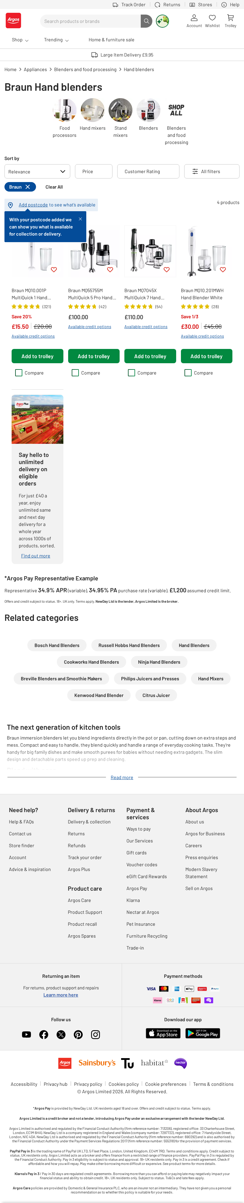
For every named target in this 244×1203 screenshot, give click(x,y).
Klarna (133, 900)
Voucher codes (141, 864)
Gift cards (136, 852)
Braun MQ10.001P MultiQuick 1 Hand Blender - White (29, 294)
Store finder (21, 845)
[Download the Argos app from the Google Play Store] (202, 1037)
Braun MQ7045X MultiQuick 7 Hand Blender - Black (142, 294)
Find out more (35, 555)
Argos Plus (79, 869)
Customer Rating (142, 171)
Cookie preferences (166, 1084)
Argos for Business (205, 833)
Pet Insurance (140, 924)
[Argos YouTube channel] (26, 1034)
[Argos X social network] (61, 1034)
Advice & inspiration (30, 869)
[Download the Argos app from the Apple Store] (163, 1037)
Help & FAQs (21, 821)
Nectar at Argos (142, 912)
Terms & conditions (213, 1084)
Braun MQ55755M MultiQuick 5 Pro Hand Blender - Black (90, 294)
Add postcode (33, 204)
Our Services (139, 840)
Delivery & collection (89, 821)
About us (194, 821)
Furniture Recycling (147, 936)
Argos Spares (82, 936)
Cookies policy (124, 1084)
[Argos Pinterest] (78, 1034)
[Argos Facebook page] (44, 1034)
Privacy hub (56, 1084)
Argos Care (79, 900)
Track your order (85, 857)
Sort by (11, 158)
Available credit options (33, 336)
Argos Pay (136, 888)
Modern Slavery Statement (201, 872)
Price (87, 171)
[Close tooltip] (80, 218)
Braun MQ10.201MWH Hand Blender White (202, 293)
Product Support (85, 912)
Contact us (20, 833)
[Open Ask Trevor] (162, 21)
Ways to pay (138, 828)
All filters (210, 171)
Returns (76, 833)
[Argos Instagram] (95, 1034)
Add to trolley (37, 356)
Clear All (54, 186)
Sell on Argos (199, 888)
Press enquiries (201, 857)
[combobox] (90, 21)
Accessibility (24, 1084)
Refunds (77, 845)
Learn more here (60, 994)
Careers (193, 845)
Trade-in (135, 947)
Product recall (82, 924)
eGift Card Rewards (146, 876)
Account (17, 857)
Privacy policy (88, 1084)
